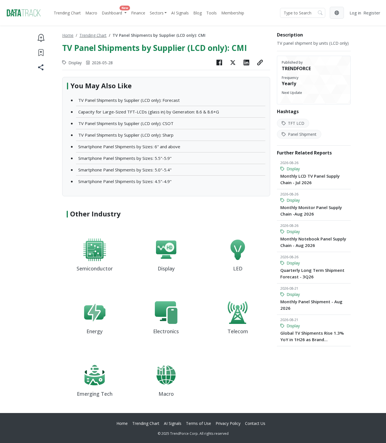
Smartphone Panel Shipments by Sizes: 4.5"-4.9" (125, 181)
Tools (211, 13)
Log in (355, 13)
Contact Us (255, 423)
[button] (337, 13)
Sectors (157, 13)
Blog (197, 13)
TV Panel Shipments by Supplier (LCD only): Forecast (129, 100)
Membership (232, 13)
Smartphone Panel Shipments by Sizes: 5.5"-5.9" (125, 158)
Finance (138, 13)
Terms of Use (198, 423)
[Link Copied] (260, 62)
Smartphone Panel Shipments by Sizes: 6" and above (129, 146)
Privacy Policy (228, 423)
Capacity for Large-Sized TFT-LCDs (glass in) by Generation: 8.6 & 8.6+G (148, 112)
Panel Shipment (301, 134)
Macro (91, 13)
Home (67, 35)
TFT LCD (295, 123)
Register (371, 13)
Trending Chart (67, 13)
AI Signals (180, 13)
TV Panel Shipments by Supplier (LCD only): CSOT (126, 123)
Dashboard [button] (115, 12)
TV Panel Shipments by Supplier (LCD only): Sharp (126, 135)
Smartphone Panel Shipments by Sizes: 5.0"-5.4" (125, 170)
